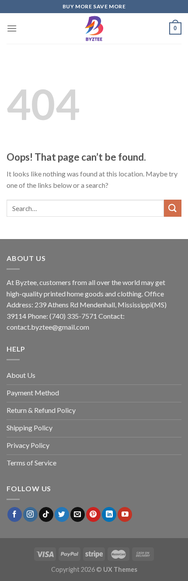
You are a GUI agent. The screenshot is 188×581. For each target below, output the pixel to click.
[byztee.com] (94, 28)
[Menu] (12, 28)
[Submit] (172, 208)
